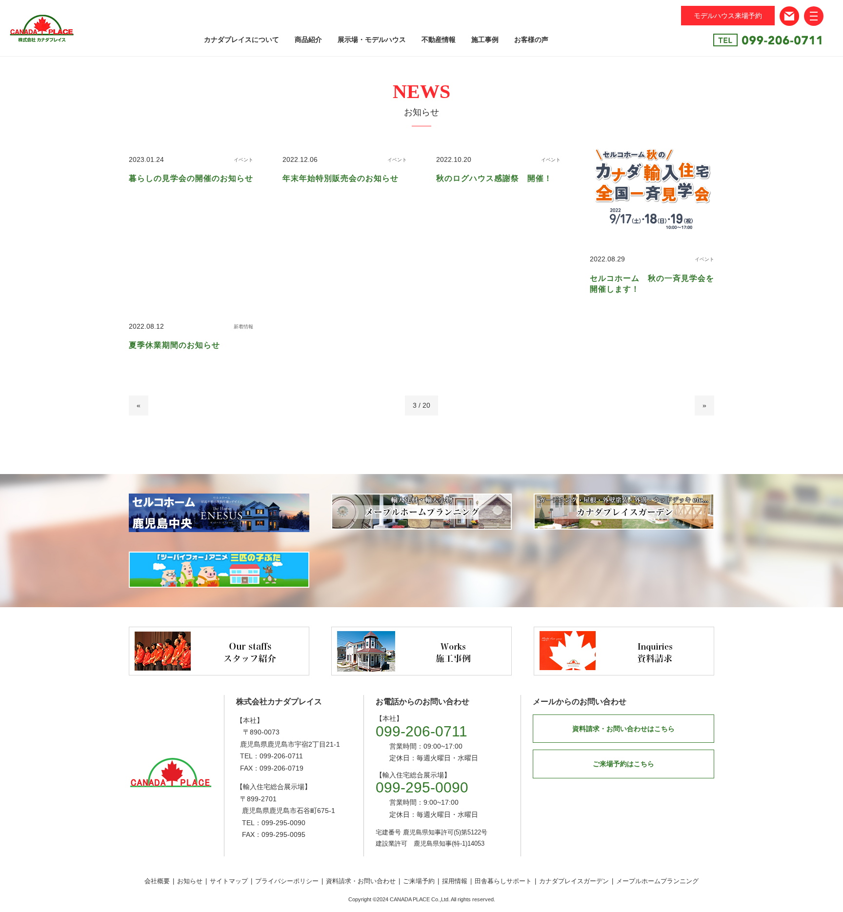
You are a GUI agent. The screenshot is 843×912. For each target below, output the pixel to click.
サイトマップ (229, 881)
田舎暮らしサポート (503, 881)
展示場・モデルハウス (372, 39)
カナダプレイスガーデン (574, 881)
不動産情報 (439, 39)
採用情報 (454, 881)
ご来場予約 (419, 881)
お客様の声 (531, 39)
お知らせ (189, 881)
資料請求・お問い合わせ (361, 881)
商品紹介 (308, 39)
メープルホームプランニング (657, 881)
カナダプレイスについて (241, 39)
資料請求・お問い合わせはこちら (623, 729)
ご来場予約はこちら (623, 764)
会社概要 (157, 881)
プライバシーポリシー (287, 881)
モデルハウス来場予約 (728, 16)
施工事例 (485, 39)
